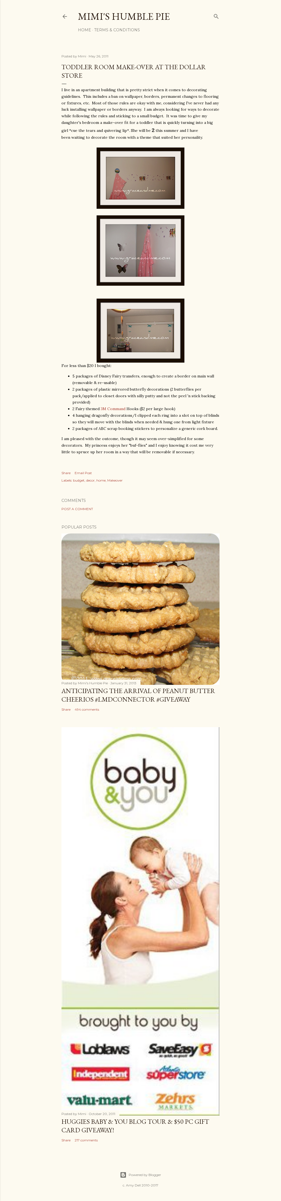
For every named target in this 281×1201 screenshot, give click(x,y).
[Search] (216, 15)
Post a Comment (77, 509)
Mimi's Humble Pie (124, 16)
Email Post (83, 473)
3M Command (113, 408)
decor (90, 480)
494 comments (87, 709)
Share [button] (66, 473)
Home (84, 29)
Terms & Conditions (117, 29)
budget (79, 480)
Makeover (115, 480)
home (101, 480)
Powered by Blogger (145, 1175)
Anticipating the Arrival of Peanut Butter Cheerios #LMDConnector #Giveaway (138, 695)
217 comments (86, 1140)
